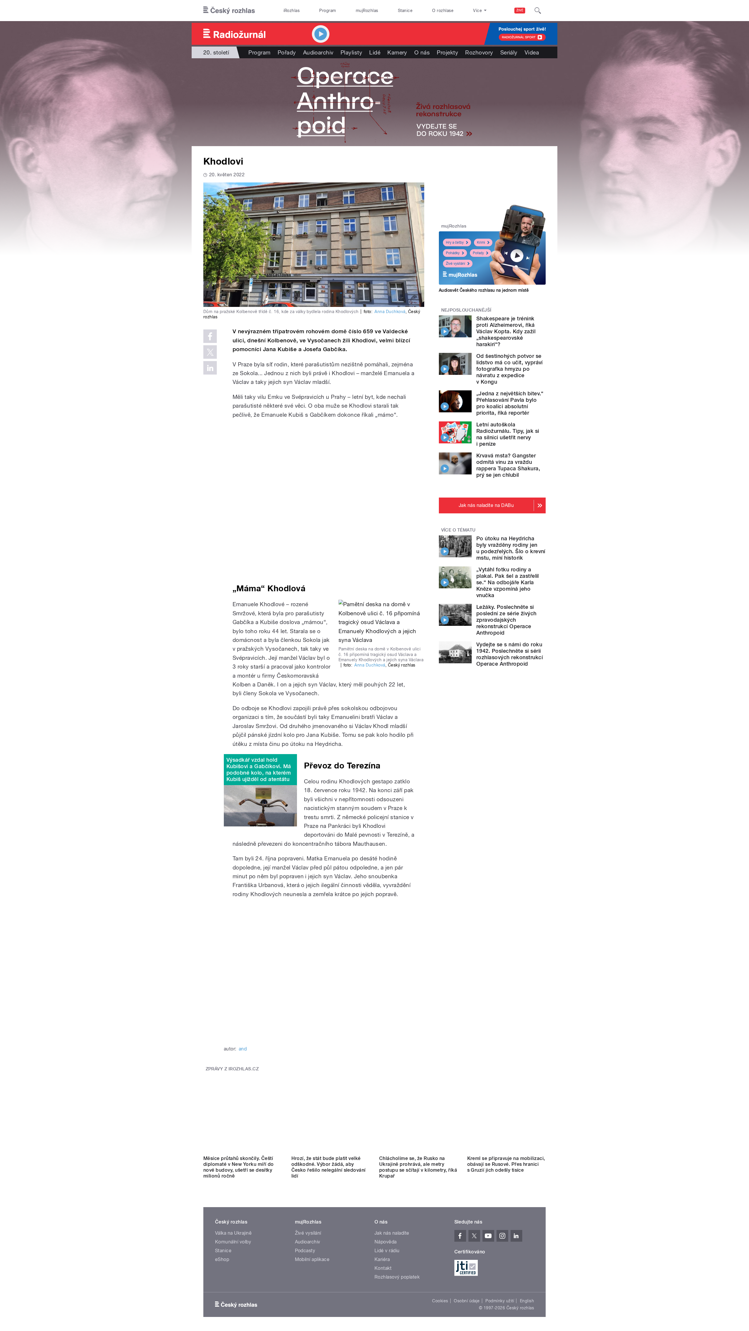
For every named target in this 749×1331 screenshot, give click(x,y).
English (527, 1300)
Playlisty (351, 52)
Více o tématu (458, 530)
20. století (216, 52)
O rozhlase (442, 10)
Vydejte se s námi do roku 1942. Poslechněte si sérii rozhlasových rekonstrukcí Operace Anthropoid (509, 654)
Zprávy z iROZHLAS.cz (232, 1069)
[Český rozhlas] (229, 10)
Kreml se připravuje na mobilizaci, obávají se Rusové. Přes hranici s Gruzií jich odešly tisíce (506, 1164)
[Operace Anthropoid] (374, 102)
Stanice (405, 10)
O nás (422, 52)
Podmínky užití (499, 1300)
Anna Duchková (389, 311)
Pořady (287, 52)
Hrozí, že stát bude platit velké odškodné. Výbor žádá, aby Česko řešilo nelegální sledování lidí (328, 1167)
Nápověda (385, 1242)
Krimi (481, 242)
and (243, 1049)
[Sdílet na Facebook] (210, 336)
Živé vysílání (455, 264)
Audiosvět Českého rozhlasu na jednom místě (484, 290)
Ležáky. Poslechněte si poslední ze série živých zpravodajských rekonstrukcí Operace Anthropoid (506, 620)
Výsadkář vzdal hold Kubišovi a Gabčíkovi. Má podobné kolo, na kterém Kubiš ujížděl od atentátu (258, 769)
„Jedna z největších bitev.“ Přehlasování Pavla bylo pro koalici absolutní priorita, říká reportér (510, 403)
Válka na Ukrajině (233, 1233)
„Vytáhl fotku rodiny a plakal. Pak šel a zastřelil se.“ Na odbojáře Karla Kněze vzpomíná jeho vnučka (507, 582)
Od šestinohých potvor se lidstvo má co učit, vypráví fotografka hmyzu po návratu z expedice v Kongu (509, 369)
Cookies (440, 1300)
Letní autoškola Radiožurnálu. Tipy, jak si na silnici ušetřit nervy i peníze (507, 434)
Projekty (447, 52)
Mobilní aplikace (312, 1259)
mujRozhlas (367, 10)
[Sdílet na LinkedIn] (210, 368)
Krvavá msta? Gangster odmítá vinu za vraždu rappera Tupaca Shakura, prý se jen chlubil (508, 465)
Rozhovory (479, 52)
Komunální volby (233, 1242)
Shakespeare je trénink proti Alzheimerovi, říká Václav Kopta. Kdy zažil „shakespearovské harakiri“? (505, 331)
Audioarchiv (318, 52)
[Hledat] (538, 10)
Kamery (397, 52)
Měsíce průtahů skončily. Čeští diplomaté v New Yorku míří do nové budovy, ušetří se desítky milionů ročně (238, 1167)
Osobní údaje (467, 1300)
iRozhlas (292, 10)
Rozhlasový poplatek (397, 1277)
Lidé (374, 52)
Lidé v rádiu (387, 1250)
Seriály (509, 52)
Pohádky (453, 253)
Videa (532, 52)
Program (327, 10)
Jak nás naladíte (391, 1233)
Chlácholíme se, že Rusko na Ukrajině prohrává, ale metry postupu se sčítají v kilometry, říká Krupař (418, 1167)
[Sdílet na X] (210, 352)
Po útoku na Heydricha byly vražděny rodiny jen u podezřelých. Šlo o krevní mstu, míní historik (510, 548)
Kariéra (382, 1259)
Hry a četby (455, 242)
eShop (222, 1259)
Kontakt (382, 1268)
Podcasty (305, 1250)
